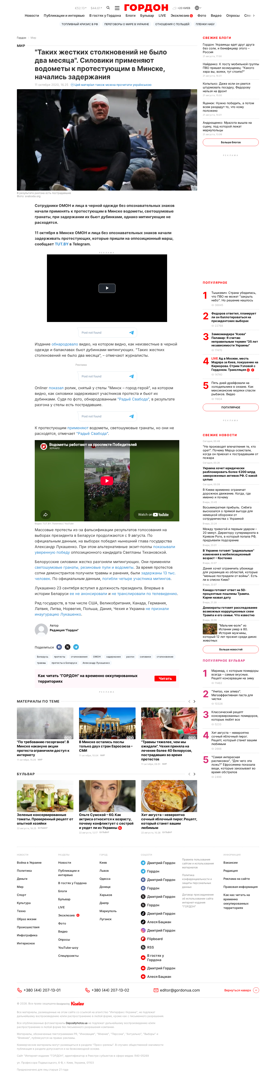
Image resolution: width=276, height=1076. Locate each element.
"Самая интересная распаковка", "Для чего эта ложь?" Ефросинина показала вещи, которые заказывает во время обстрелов (233, 764)
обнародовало (65, 344)
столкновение (165, 656)
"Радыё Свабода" (133, 399)
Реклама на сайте (236, 879)
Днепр (104, 903)
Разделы (63, 854)
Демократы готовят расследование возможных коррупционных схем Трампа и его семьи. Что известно (230, 611)
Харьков (106, 895)
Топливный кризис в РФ (80, 24)
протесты (59, 656)
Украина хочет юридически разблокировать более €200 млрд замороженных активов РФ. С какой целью (230, 473)
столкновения (79, 656)
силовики (145, 656)
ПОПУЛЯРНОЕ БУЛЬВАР (224, 660)
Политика (24, 870)
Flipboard (155, 939)
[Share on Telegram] (76, 647)
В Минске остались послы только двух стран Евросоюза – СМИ (106, 746)
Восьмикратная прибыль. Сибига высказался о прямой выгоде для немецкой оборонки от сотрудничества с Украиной (228, 512)
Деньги (22, 879)
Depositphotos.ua (76, 1023)
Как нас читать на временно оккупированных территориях (236, 901)
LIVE (162, 15)
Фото (202, 15)
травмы (41, 662)
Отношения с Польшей (172, 24)
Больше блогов (231, 142)
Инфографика (27, 935)
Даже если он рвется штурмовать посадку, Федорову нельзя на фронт (226, 87)
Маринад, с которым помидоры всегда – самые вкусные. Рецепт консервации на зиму (235, 674)
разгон (130, 656)
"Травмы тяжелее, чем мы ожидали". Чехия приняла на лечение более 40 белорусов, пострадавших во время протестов (166, 750)
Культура (24, 903)
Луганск (106, 919)
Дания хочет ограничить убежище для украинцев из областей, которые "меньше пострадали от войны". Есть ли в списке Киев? (230, 573)
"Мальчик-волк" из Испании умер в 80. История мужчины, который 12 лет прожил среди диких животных (230, 633)
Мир (33, 37)
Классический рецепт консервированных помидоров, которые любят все (234, 715)
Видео (216, 15)
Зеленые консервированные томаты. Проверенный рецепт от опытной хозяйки (45, 819)
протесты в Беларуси (64, 662)
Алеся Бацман (159, 922)
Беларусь (42, 656)
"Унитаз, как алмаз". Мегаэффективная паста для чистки (232, 695)
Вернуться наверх (237, 990)
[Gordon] (146, 8)
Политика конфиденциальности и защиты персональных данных (197, 880)
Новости (32, 15)
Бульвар (147, 15)
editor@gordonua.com (180, 990)
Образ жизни (26, 919)
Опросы (233, 15)
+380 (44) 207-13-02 (110, 990)
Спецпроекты (68, 956)
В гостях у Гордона (105, 15)
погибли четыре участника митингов (136, 578)
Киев (103, 862)
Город (103, 854)
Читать (165, 678)
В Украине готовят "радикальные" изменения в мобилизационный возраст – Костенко (228, 554)
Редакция (230, 870)
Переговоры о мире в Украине (126, 24)
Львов (104, 870)
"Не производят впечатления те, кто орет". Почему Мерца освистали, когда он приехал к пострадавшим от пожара (230, 452)
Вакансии (230, 862)
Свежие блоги (217, 38)
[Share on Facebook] (59, 647)
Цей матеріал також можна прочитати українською (113, 84)
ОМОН (97, 656)
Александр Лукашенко (96, 662)
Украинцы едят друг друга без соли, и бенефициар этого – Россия (228, 48)
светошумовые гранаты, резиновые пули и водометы (84, 567)
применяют (77, 428)
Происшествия (28, 927)
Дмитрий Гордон (161, 863)
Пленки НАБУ (205, 24)
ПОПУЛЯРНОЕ (215, 282)
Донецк (105, 887)
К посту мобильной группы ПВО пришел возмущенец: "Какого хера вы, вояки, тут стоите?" (231, 67)
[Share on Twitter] (67, 647)
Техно (21, 911)
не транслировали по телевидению (144, 593)
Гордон (21, 37)
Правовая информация (240, 887)
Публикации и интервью (64, 15)
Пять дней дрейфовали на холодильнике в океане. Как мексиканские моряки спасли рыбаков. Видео (233, 388)
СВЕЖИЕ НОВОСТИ (220, 435)
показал (56, 388)
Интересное (26, 943)
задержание (113, 656)
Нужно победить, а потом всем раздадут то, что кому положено (228, 106)
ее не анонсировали (88, 593)
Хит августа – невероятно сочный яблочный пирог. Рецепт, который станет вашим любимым (234, 738)
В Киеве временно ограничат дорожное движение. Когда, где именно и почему (227, 493)
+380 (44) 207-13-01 (41, 990)
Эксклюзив (180, 15)
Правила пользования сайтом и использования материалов (198, 863)
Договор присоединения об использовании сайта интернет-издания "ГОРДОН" (198, 900)
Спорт (21, 895)
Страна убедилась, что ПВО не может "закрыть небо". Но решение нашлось (233, 296)
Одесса (105, 879)
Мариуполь (108, 911)
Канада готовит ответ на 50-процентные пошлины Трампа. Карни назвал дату (226, 593)
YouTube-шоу (68, 947)
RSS (150, 947)
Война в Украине (29, 862)
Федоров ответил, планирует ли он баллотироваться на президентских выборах (233, 317)
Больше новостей (230, 649)
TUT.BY (62, 244)
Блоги (131, 15)
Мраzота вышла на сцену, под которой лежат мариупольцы (227, 126)
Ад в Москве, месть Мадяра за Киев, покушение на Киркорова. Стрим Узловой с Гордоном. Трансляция (234, 364)
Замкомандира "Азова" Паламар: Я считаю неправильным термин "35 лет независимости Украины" (234, 339)
